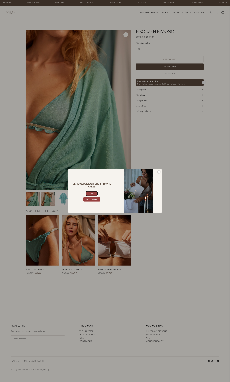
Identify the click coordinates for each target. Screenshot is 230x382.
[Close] (159, 172)
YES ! (91, 193)
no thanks (91, 199)
